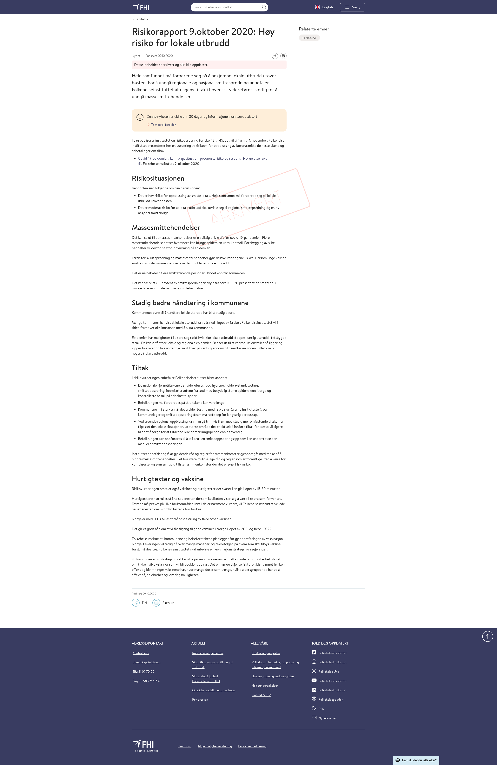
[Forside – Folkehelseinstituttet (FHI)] (141, 7)
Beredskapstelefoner (147, 662)
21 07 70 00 (146, 671)
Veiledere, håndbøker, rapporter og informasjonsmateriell (275, 664)
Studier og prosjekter (266, 653)
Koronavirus (309, 38)
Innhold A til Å (261, 695)
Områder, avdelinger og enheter (213, 690)
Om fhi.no (184, 746)
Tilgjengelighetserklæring (215, 746)
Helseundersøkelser (265, 685)
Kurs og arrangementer (207, 653)
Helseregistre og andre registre (273, 676)
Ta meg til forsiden (163, 124)
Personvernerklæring (252, 746)
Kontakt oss (141, 653)
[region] (214, 120)
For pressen (200, 699)
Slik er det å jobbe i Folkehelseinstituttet (206, 678)
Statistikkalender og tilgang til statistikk (212, 664)
